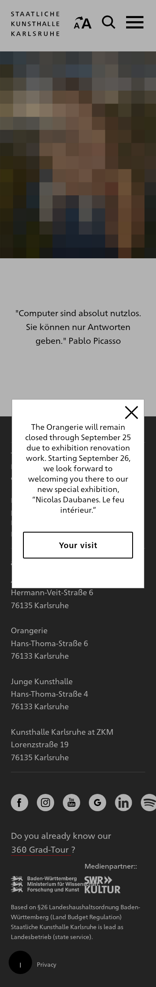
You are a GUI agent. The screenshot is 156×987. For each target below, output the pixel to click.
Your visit (78, 545)
